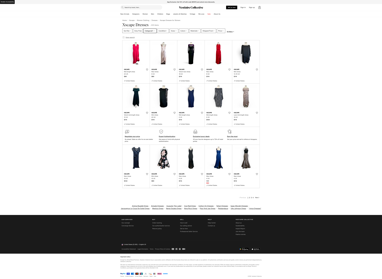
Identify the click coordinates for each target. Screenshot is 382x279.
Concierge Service (128, 226)
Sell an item (232, 7)
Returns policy (157, 229)
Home (124, 20)
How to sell (183, 223)
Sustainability (240, 226)
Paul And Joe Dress (207, 208)
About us (239, 223)
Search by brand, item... (132, 7)
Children (160, 14)
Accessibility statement (129, 249)
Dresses (154, 20)
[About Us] (222, 14)
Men (152, 14)
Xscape (131, 20)
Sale (209, 14)
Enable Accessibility (7, 2)
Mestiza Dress (157, 208)
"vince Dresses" (255, 208)
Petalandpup (223, 208)
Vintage (192, 14)
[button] (259, 7)
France (122, 276)
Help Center (212, 223)
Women (145, 14)
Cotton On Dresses (206, 206)
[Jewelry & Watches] (188, 14)
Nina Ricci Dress (190, 208)
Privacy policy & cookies (162, 249)
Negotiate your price (132, 136)
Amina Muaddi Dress (140, 206)
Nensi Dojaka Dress (173, 208)
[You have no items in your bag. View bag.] (259, 7)
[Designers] (141, 14)
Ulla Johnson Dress (238, 208)
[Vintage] (197, 14)
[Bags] (171, 14)
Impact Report (240, 229)
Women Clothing (143, 20)
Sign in (243, 7)
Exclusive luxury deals (201, 136)
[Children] (165, 14)
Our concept (126, 223)
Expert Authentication (167, 136)
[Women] (149, 14)
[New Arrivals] (131, 14)
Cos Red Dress (190, 206)
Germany (145, 276)
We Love (201, 14)
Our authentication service (161, 226)
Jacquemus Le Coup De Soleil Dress (135, 208)
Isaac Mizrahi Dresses (239, 206)
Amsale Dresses (157, 206)
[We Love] (206, 14)
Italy (155, 276)
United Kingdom (129, 276)
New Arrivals (124, 14)
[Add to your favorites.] (147, 69)
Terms (151, 249)
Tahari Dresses (222, 206)
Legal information (142, 249)
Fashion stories (241, 234)
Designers (135, 14)
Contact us (211, 226)
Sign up (252, 7)
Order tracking (157, 223)
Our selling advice (186, 226)
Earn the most (232, 136)
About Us (217, 14)
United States (138, 276)
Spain (151, 276)
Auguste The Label (173, 206)
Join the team (240, 231)
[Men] (155, 14)
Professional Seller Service (189, 231)
